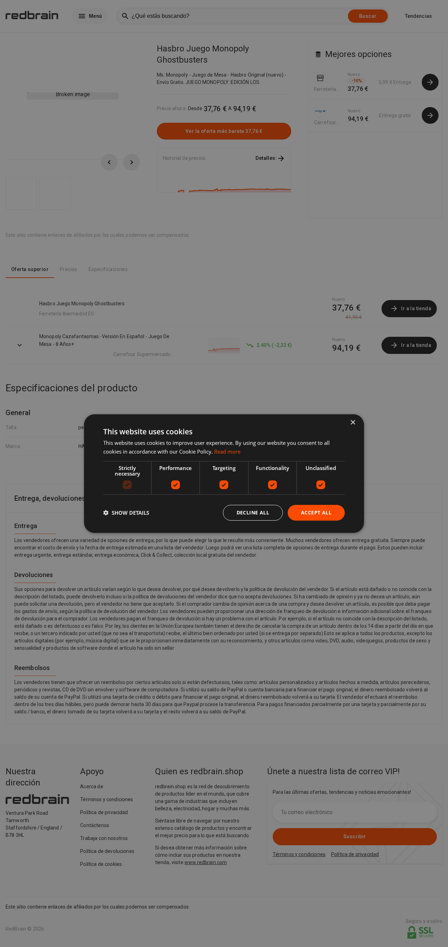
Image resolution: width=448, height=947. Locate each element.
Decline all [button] (253, 512)
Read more (227, 451)
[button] (126, 513)
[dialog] (224, 473)
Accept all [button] (316, 512)
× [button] (352, 422)
